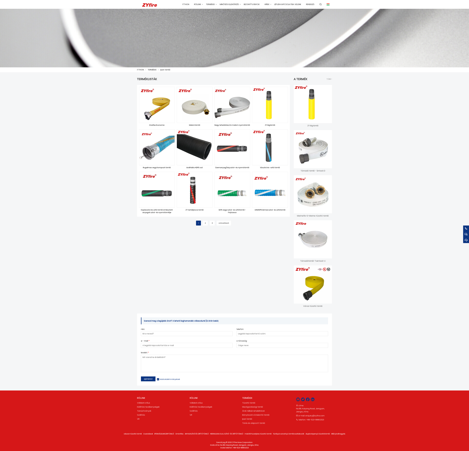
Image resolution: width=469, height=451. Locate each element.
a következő (224, 223)
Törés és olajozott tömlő (253, 423)
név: (143, 329)
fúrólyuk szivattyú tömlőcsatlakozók (288, 434)
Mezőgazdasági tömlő (252, 406)
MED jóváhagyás (338, 434)
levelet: (145, 353)
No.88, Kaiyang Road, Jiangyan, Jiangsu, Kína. (310, 410)
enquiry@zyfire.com (315, 415)
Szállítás (141, 415)
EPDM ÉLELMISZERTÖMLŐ (164, 434)
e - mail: (145, 341)
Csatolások (148, 434)
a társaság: (241, 341)
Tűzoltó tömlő (248, 402)
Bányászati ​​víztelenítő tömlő (255, 415)
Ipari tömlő (165, 69)
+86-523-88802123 (315, 419)
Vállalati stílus (143, 402)
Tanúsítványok (144, 411)
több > (329, 79)
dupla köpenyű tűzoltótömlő (318, 434)
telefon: (240, 329)
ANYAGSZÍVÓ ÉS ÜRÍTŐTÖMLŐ (197, 434)
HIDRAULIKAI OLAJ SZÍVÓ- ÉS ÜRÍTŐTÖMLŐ (226, 434)
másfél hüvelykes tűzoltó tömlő (258, 434)
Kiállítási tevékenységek (148, 406)
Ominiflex (179, 434)
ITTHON (140, 69)
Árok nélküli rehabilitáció (253, 411)
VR (138, 419)
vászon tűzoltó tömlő (133, 434)
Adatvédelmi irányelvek (170, 379)
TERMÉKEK (152, 69)
